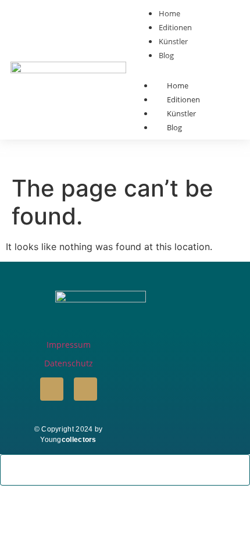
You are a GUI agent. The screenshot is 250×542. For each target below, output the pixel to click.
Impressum (69, 344)
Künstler (181, 113)
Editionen (183, 99)
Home (177, 85)
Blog (174, 127)
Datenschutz (68, 363)
